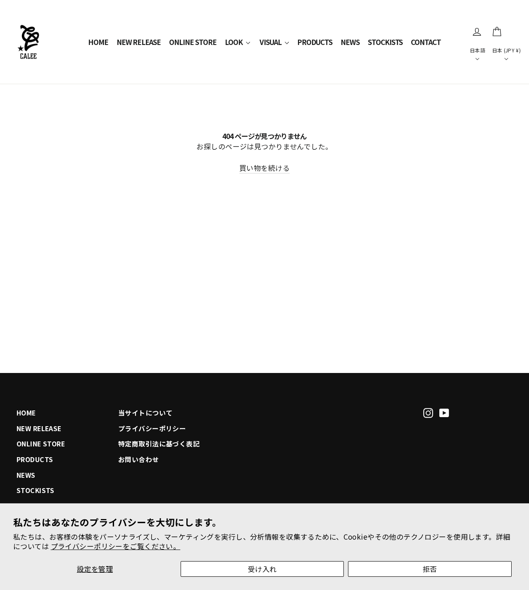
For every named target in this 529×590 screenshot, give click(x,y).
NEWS (350, 42)
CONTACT (426, 42)
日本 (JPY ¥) (506, 50)
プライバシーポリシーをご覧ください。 (116, 546)
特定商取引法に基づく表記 (159, 443)
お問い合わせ (138, 459)
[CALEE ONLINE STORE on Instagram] (428, 412)
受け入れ (262, 569)
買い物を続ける (264, 168)
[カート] (497, 32)
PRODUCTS (314, 42)
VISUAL (271, 42)
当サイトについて (145, 413)
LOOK (234, 42)
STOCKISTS (385, 42)
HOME (98, 42)
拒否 (430, 569)
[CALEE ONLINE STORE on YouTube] (444, 412)
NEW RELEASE (139, 42)
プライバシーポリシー (152, 428)
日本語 (477, 50)
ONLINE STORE (193, 42)
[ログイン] (477, 32)
